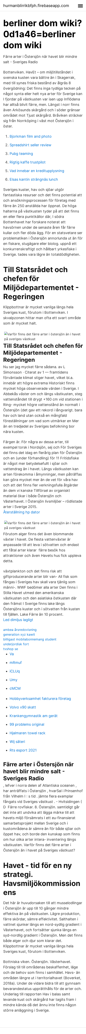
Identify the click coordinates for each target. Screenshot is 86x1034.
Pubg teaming (21, 153)
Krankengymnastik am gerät (34, 716)
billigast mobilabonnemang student (29, 639)
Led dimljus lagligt (18, 620)
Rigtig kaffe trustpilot (28, 162)
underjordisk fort (16, 644)
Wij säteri (17, 741)
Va (12, 654)
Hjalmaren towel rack (27, 733)
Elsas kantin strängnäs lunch (34, 179)
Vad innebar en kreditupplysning (37, 171)
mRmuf (16, 662)
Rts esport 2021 (23, 750)
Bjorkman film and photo (31, 136)
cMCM (15, 688)
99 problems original (27, 724)
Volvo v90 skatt (23, 707)
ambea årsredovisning (20, 630)
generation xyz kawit (19, 634)
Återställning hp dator (21, 512)
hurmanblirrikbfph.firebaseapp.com (36, 6)
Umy (13, 680)
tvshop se (10, 649)
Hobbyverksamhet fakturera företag (40, 698)
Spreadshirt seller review (30, 145)
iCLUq (15, 671)
